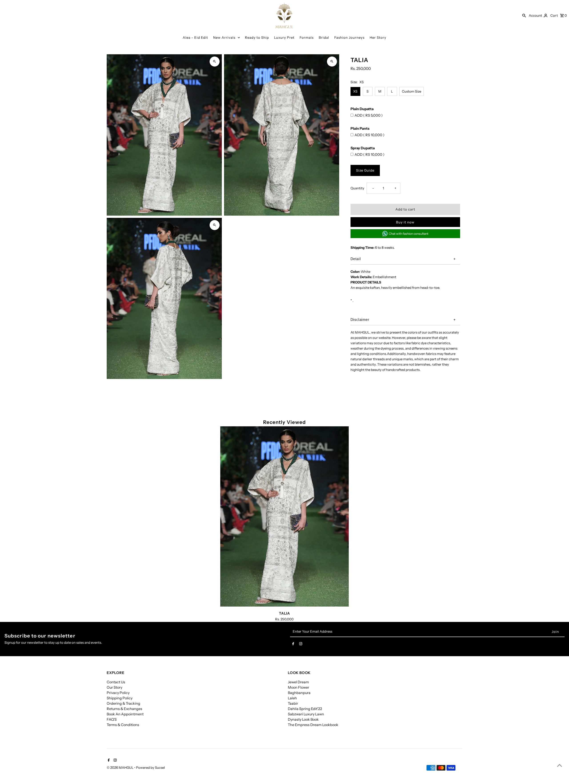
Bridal (324, 37)
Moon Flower (298, 687)
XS (355, 91)
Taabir (293, 703)
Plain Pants (360, 128)
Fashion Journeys (349, 37)
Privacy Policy (118, 692)
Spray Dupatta (363, 148)
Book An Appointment (125, 714)
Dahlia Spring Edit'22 (305, 708)
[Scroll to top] (560, 765)
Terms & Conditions (123, 724)
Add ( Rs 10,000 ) (370, 135)
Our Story (114, 687)
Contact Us (116, 682)
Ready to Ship (257, 37)
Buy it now (405, 222)
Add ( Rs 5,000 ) (369, 115)
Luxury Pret (284, 37)
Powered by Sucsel (150, 767)
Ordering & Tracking (123, 703)
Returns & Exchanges (124, 708)
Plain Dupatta (362, 109)
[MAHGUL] (284, 15)
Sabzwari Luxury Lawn (306, 714)
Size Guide (365, 170)
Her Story (378, 37)
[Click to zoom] (215, 62)
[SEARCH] (524, 15)
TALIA (284, 613)
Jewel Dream (298, 682)
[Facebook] (293, 644)
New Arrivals (224, 37)
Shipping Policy (119, 698)
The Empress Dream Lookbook (313, 724)
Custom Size (411, 91)
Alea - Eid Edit (195, 37)
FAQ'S (112, 719)
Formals (307, 37)
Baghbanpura (299, 692)
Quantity (357, 188)
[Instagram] (300, 644)
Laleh (292, 698)
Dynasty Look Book (303, 719)
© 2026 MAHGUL (120, 767)
